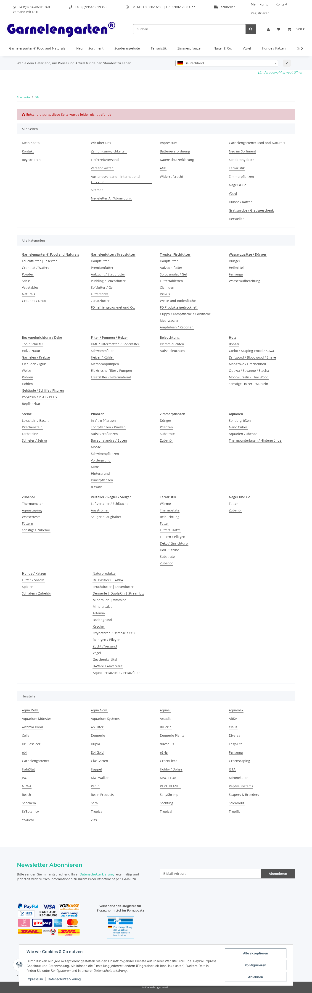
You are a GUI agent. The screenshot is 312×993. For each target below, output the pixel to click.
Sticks (26, 281)
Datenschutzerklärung (64, 979)
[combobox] (226, 63)
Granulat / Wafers (35, 267)
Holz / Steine (169, 550)
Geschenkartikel (105, 659)
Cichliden (167, 287)
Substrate (167, 434)
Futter (164, 523)
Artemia (99, 613)
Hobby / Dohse (171, 769)
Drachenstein (32, 427)
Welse (26, 370)
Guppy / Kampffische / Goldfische (185, 314)
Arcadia (166, 718)
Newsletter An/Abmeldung (111, 198)
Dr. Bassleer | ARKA (108, 580)
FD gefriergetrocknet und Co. (113, 307)
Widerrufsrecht (171, 176)
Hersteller (236, 219)
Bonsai (234, 344)
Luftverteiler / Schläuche (109, 503)
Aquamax (236, 710)
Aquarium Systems (105, 718)
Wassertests (31, 517)
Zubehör (166, 440)
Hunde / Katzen (274, 48)
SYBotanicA (30, 811)
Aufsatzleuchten (172, 350)
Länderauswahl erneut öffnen (280, 72)
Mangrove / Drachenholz (248, 364)
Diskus (165, 294)
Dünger (234, 261)
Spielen (27, 586)
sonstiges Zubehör (36, 530)
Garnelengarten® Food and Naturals (37, 48)
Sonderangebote (127, 48)
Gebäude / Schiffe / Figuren (43, 390)
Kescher (99, 626)
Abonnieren (278, 873)
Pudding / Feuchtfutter (108, 281)
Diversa (234, 735)
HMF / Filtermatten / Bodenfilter (115, 344)
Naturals (28, 294)
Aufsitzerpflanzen (104, 434)
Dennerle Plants (172, 735)
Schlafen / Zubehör (36, 593)
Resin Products (102, 794)
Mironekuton (239, 778)
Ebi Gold (97, 752)
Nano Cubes (238, 427)
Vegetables (30, 287)
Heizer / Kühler (102, 357)
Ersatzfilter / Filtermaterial (111, 377)
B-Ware (96, 487)
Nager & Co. (223, 48)
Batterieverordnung (175, 151)
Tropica (96, 811)
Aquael (165, 710)
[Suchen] (251, 29)
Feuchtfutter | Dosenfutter (113, 586)
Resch (26, 794)
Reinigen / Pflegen (106, 639)
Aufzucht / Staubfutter (108, 274)
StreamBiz (236, 803)
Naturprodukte (104, 573)
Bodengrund (102, 620)
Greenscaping (239, 761)
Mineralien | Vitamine (110, 600)
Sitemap (97, 190)
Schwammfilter (102, 350)
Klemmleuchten (172, 344)
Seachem (29, 803)
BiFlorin (166, 727)
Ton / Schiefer (32, 344)
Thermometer (32, 503)
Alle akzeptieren (255, 953)
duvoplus (167, 744)
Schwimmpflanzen (105, 453)
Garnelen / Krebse (36, 357)
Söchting (166, 803)
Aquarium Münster (36, 718)
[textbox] (227, 63)
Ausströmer (100, 510)
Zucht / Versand (105, 646)
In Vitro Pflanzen (103, 420)
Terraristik (159, 48)
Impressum (34, 979)
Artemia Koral (32, 727)
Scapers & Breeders (244, 794)
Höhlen (27, 384)
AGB (163, 168)
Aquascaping (32, 510)
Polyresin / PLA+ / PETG (39, 397)
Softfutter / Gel (102, 287)
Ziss (94, 820)
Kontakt (281, 4)
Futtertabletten (171, 281)
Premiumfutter (102, 267)
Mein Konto (259, 4)
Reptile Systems (241, 786)
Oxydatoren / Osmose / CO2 (114, 633)
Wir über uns (101, 143)
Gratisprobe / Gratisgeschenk (251, 210)
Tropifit (234, 811)
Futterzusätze (170, 530)
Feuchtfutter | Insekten (40, 261)
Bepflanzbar (31, 403)
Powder (27, 274)
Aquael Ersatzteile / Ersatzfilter (116, 673)
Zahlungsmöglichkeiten (109, 151)
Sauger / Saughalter (106, 517)
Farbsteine (30, 434)
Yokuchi (28, 820)
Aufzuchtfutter (171, 267)
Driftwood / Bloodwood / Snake (252, 357)
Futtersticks (99, 294)
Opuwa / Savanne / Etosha (249, 370)
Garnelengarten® (35, 761)
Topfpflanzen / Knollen (108, 427)
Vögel (247, 48)
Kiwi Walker (100, 778)
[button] (268, 29)
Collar (26, 735)
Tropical (166, 811)
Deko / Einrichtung (174, 543)
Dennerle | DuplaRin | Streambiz (118, 593)
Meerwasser (169, 320)
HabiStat (28, 769)
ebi (24, 752)
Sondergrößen (240, 420)
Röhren (27, 377)
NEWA (26, 786)
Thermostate (169, 510)
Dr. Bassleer (31, 744)
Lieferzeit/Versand (105, 159)
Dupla (95, 744)
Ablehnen (255, 977)
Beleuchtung (169, 517)
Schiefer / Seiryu (34, 440)
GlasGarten (99, 761)
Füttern (27, 523)
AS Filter (97, 727)
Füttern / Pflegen (172, 536)
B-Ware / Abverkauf (107, 666)
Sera (94, 803)
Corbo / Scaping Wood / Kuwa (251, 350)
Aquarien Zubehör (243, 434)
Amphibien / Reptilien (176, 327)
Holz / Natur (31, 350)
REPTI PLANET (170, 786)
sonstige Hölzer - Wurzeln (248, 384)
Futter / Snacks (33, 580)
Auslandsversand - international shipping (115, 178)
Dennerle (98, 735)
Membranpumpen (105, 364)
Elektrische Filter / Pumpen (111, 370)
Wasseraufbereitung (244, 281)
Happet (96, 769)
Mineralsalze (102, 606)
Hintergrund (100, 473)
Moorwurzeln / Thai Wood (248, 377)
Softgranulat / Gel (173, 274)
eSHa (164, 752)
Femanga (236, 274)
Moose (96, 447)
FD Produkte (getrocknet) (178, 307)
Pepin (95, 786)
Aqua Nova (99, 710)
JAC (24, 778)
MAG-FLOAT (169, 778)
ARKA (233, 718)
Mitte (95, 467)
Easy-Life (235, 744)
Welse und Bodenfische (178, 301)
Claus (233, 727)
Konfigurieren (255, 965)
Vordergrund (101, 460)
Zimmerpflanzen (190, 48)
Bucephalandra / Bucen (109, 440)
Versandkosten (102, 168)
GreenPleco (168, 761)
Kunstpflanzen (102, 480)
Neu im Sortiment (89, 48)
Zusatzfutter (100, 301)
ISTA (232, 769)
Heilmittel (236, 267)
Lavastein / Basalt (35, 420)
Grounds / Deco (34, 301)
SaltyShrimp (169, 794)
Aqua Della (30, 710)
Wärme (165, 503)
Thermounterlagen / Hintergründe (255, 440)
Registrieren (260, 13)
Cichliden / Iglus (34, 364)
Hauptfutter (100, 261)
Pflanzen (166, 427)
